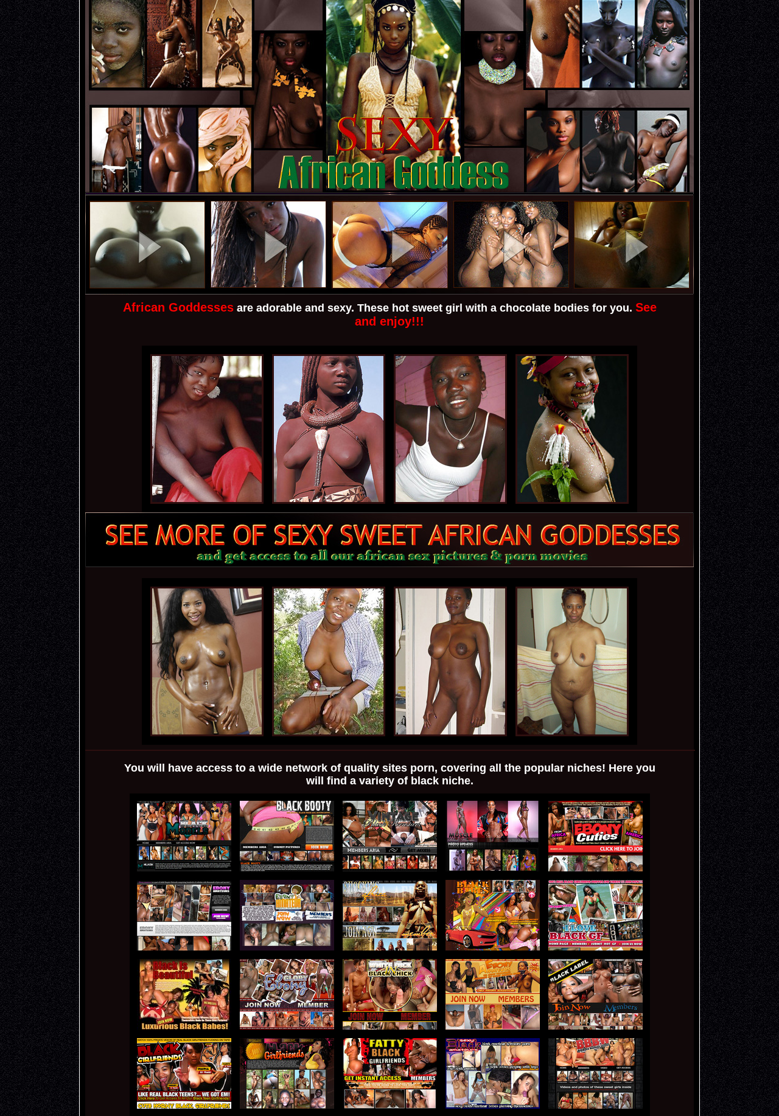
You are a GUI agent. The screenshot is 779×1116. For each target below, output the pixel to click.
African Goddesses (178, 307)
